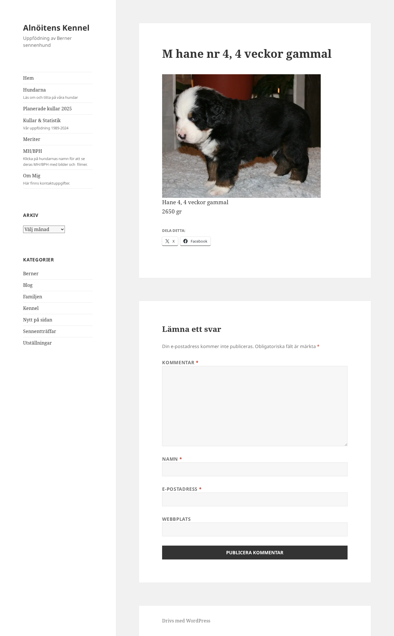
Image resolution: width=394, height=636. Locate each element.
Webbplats (176, 519)
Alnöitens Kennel (56, 27)
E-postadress (182, 489)
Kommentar (180, 362)
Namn (172, 459)
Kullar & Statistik (45, 124)
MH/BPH (55, 157)
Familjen (32, 296)
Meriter (31, 139)
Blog (28, 285)
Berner (31, 273)
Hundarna (50, 93)
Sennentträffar (39, 331)
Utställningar (37, 343)
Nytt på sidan (37, 320)
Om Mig (46, 179)
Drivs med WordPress (186, 621)
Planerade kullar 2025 (47, 108)
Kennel (31, 308)
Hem (28, 78)
